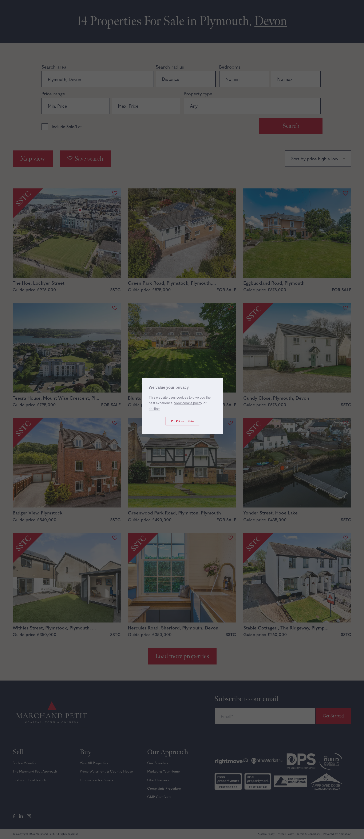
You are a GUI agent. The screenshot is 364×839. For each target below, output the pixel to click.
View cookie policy (188, 403)
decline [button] (154, 409)
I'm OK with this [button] (182, 421)
